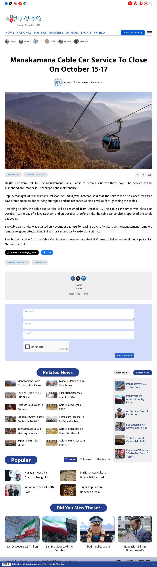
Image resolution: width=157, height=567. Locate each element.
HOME (9, 33)
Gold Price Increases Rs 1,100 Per (72, 443)
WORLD (99, 33)
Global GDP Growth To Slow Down (72, 383)
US (40, 41)
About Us (120, 560)
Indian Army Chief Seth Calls (39, 490)
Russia (67, 41)
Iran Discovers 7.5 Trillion (22, 546)
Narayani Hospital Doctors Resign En (36, 475)
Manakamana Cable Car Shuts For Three (29, 383)
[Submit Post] (141, 4)
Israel (27, 41)
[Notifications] (146, 4)
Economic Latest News (36, 174)
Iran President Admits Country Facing (135, 399)
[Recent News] (135, 4)
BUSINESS (56, 33)
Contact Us (131, 560)
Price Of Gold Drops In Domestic (30, 407)
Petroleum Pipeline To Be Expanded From (71, 419)
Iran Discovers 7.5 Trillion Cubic (136, 386)
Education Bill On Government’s (135, 548)
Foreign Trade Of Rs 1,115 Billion (29, 395)
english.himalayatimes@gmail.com (25, 561)
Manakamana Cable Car (17, 262)
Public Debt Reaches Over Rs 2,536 (70, 395)
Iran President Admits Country (60, 548)
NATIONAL (23, 33)
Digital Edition (13, 174)
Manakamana (40, 262)
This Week (86, 459)
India (52, 41)
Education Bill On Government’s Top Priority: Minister (38, 564)
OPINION (72, 33)
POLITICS (40, 33)
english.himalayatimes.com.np (63, 561)
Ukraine (83, 41)
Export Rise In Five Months (28, 443)
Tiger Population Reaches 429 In (91, 490)
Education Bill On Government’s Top (136, 426)
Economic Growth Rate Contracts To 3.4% (31, 419)
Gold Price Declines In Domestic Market (71, 431)
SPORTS (86, 33)
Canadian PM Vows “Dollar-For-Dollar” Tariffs (137, 453)
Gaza (13, 41)
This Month (103, 459)
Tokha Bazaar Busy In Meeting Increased (30, 431)
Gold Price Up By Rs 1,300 (70, 407)
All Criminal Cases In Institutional (137, 413)
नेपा (130, 3)
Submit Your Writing (133, 32)
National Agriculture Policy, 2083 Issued (93, 475)
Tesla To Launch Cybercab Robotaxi (136, 440)
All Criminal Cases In (97, 546)
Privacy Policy (144, 560)
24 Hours (70, 459)
